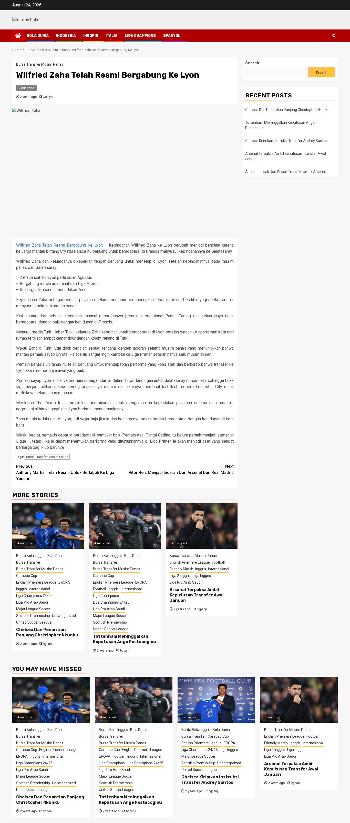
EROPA (64, 582)
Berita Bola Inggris (30, 556)
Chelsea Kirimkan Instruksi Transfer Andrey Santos (286, 141)
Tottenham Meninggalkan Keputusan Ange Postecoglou (124, 639)
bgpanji (48, 644)
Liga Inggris (202, 576)
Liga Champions (140, 36)
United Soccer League (34, 622)
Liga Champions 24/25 (34, 596)
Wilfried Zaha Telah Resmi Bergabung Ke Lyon (59, 245)
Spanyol (171, 36)
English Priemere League (36, 582)
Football (99, 589)
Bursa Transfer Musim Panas (39, 64)
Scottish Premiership (33, 616)
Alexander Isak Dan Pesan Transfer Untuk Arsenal (285, 172)
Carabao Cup (26, 576)
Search (252, 62)
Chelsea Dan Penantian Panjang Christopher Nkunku (47, 632)
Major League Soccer (33, 609)
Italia (111, 36)
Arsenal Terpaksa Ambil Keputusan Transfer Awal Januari (197, 595)
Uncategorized (64, 616)
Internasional (39, 589)
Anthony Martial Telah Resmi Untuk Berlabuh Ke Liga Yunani (65, 472)
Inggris (90, 36)
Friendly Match (181, 569)
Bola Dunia (38, 36)
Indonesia (66, 36)
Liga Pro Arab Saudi (32, 602)
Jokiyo (48, 97)
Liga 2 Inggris (180, 576)
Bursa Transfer (28, 562)
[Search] (334, 36)
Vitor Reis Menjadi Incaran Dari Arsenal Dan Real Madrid (181, 469)
